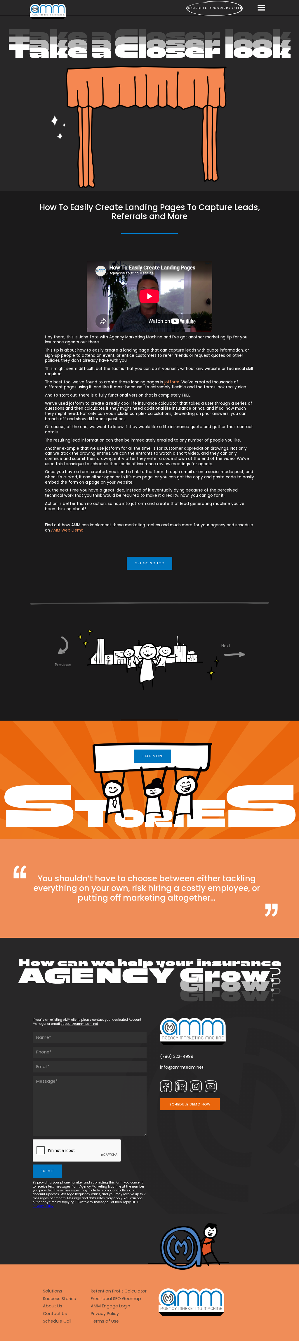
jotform (171, 382)
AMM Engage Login (110, 1306)
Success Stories (59, 1299)
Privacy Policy (43, 1206)
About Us (52, 1306)
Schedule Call (57, 1321)
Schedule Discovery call (214, 8)
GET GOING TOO (149, 563)
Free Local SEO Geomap (116, 1299)
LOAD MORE (152, 756)
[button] (261, 8)
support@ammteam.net (79, 1024)
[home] (48, 11)
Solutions (52, 1291)
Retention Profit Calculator (119, 1291)
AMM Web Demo (67, 530)
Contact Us (55, 1313)
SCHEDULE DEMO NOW (190, 1104)
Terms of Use (105, 1321)
